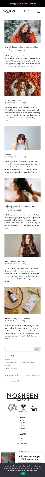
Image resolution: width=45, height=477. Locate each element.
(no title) (7, 359)
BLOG (22, 425)
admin (9, 51)
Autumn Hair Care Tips (12, 100)
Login (22, 438)
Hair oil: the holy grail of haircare (17, 318)
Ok (23, 474)
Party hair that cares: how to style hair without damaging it (21, 48)
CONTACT (22, 428)
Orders (22, 441)
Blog (25, 51)
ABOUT (22, 420)
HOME (22, 418)
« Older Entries (9, 346)
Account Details (22, 443)
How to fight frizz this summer (15, 261)
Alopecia (7, 154)
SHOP (23, 423)
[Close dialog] (42, 454)
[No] (42, 470)
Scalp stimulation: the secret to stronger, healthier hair (19, 207)
